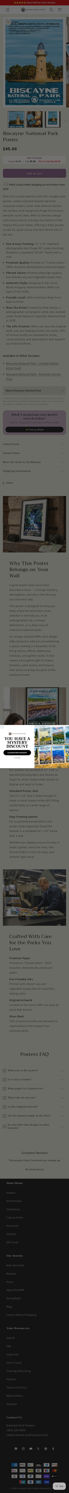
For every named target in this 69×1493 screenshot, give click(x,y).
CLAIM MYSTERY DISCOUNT (17, 753)
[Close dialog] (2, 727)
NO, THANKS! (17, 758)
